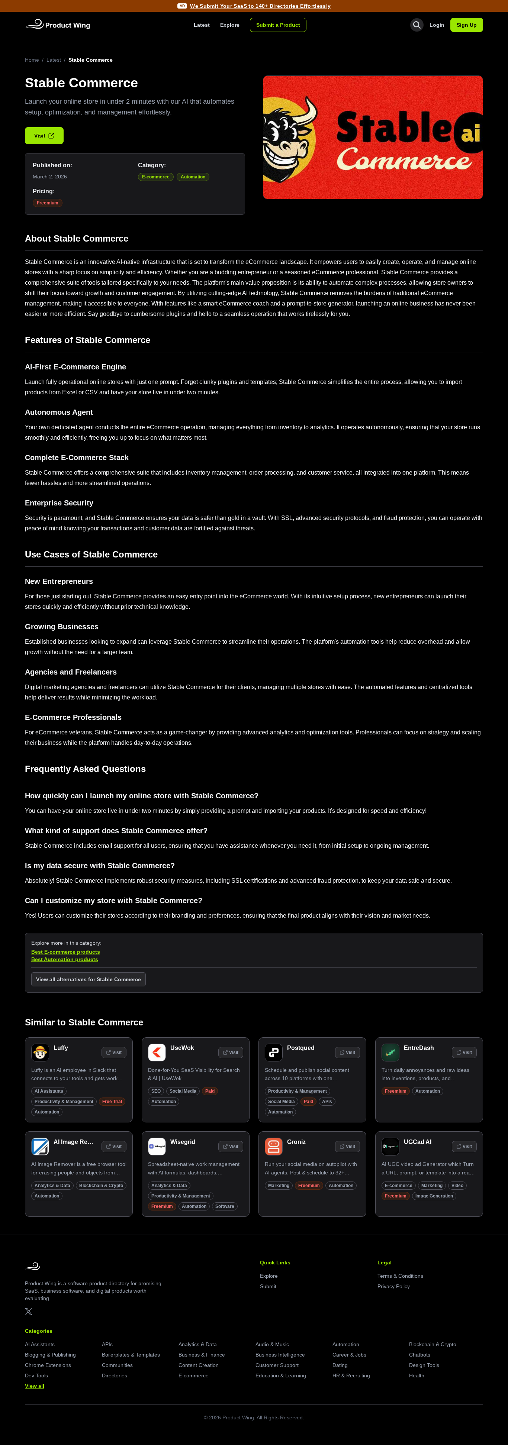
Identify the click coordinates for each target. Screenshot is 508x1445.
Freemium (47, 203)
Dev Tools (36, 1375)
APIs (327, 1101)
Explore (229, 25)
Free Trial (112, 1101)
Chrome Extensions (48, 1365)
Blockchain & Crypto (101, 1185)
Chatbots (419, 1355)
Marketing (278, 1185)
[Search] (417, 25)
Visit (39, 136)
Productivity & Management (64, 1101)
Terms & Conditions (400, 1276)
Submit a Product (278, 25)
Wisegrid (182, 1142)
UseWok (182, 1048)
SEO (156, 1091)
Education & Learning (280, 1375)
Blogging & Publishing (50, 1355)
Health (416, 1375)
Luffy (61, 1048)
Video (457, 1185)
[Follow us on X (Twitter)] (28, 1311)
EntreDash (419, 1048)
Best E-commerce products (65, 952)
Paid (210, 1091)
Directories (114, 1375)
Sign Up (467, 25)
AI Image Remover (79, 1142)
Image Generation (434, 1196)
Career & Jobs (349, 1355)
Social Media (183, 1091)
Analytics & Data (52, 1185)
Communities (117, 1365)
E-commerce (156, 177)
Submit (268, 1286)
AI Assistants (49, 1091)
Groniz (296, 1142)
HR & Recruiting (351, 1375)
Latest (202, 25)
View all (34, 1386)
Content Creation (199, 1365)
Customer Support (277, 1365)
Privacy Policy (393, 1286)
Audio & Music (272, 1344)
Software (224, 1206)
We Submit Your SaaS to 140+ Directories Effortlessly (260, 6)
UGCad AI (417, 1142)
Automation (193, 177)
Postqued (301, 1048)
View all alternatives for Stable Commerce (88, 979)
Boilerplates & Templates (131, 1355)
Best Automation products (64, 959)
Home (32, 60)
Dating (340, 1365)
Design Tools (424, 1365)
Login (437, 25)
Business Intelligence (280, 1355)
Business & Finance (202, 1355)
